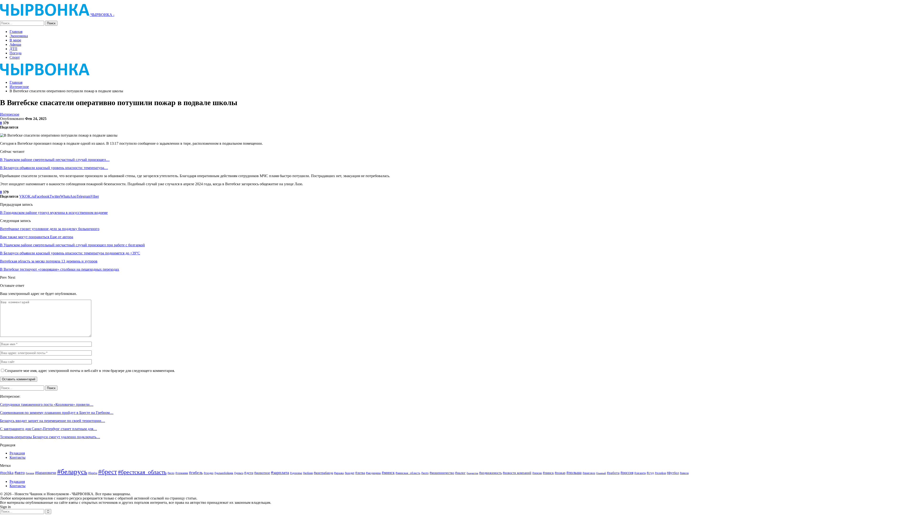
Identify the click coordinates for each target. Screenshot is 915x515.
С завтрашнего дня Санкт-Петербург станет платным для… (48, 429)
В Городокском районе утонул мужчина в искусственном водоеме (54, 213)
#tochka (7, 472)
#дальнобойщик (223, 473)
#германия (181, 473)
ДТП (13, 49)
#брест (107, 471)
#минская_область (408, 473)
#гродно (209, 473)
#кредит (349, 473)
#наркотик (472, 473)
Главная (16, 32)
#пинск (548, 473)
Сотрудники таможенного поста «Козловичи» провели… (46, 404)
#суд (650, 473)
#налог (460, 473)
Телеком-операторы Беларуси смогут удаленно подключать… (50, 437)
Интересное (9, 114)
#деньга (238, 473)
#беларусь (72, 471)
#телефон (660, 473)
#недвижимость (490, 473)
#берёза (92, 473)
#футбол (673, 473)
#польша (574, 472)
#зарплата (280, 472)
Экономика (19, 36)
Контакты (17, 457)
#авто (20, 472)
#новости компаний (517, 473)
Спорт (15, 57)
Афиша (15, 44)
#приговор (589, 473)
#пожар (560, 473)
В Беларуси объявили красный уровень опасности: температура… (54, 168)
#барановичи (45, 473)
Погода (15, 53)
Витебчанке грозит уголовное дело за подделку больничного (49, 229)
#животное (262, 473)
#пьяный (601, 473)
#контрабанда (323, 473)
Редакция (17, 453)
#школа (684, 473)
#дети (248, 473)
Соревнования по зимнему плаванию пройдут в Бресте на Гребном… (56, 413)
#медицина (373, 473)
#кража (339, 473)
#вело (171, 473)
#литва (360, 473)
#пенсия (537, 473)
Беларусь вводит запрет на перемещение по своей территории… (52, 421)
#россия (626, 473)
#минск (388, 472)
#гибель (196, 472)
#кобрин (308, 473)
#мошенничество (442, 473)
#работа (613, 473)
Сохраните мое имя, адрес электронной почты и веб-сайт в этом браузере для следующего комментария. (90, 371)
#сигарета (640, 473)
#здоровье (296, 473)
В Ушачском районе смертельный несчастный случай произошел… (55, 160)
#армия (30, 473)
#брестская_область (142, 472)
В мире (15, 40)
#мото (425, 473)
